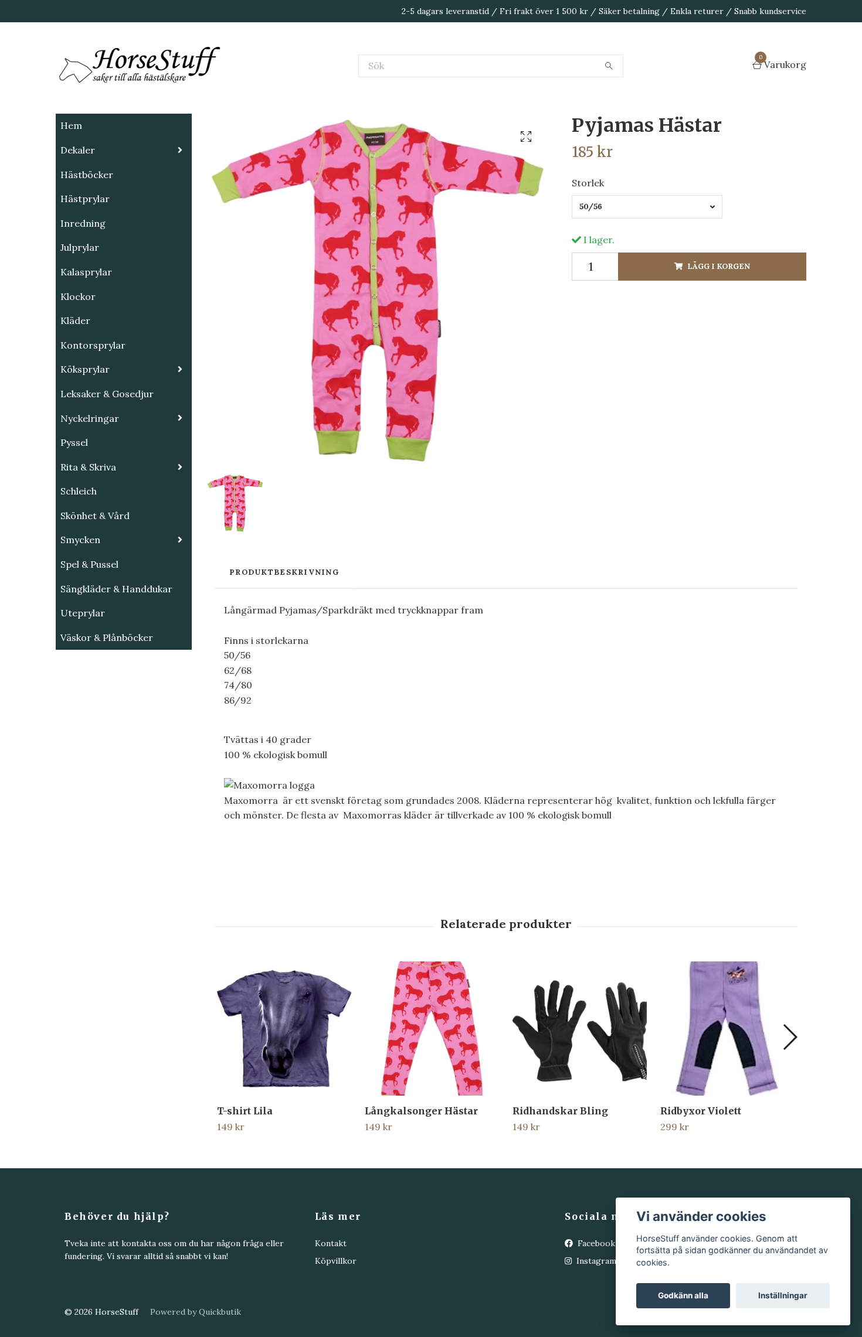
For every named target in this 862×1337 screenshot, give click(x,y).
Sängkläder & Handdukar (116, 647)
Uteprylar (82, 671)
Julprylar (79, 306)
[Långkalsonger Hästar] (432, 1087)
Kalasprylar (86, 330)
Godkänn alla (683, 1295)
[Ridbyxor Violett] (727, 1087)
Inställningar (782, 1295)
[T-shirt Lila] (284, 1087)
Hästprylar (85, 257)
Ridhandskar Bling (560, 1169)
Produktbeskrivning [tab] (284, 631)
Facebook (595, 1302)
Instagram (595, 1319)
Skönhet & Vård (95, 574)
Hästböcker (86, 233)
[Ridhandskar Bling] (580, 1087)
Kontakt (331, 1302)
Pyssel (74, 501)
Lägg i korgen (718, 325)
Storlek (588, 241)
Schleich (78, 549)
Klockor (78, 355)
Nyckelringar (89, 477)
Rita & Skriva (88, 525)
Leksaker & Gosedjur (107, 452)
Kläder (75, 379)
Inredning (83, 282)
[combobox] (647, 265)
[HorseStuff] (232, 95)
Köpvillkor (336, 1319)
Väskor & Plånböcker (106, 696)
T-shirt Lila (245, 1169)
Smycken (80, 598)
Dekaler (77, 208)
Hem (71, 184)
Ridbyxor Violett (700, 1169)
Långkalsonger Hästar (421, 1169)
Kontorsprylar (92, 404)
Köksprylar (85, 428)
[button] (789, 1096)
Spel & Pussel (89, 623)
